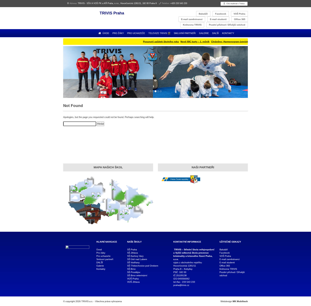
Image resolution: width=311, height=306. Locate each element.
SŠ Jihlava (132, 252)
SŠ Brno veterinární (137, 275)
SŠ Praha (132, 249)
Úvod (105, 33)
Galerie (204, 33)
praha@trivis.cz (181, 285)
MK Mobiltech (240, 301)
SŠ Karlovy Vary (135, 256)
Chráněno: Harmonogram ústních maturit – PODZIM (231, 41)
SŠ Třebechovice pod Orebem (142, 265)
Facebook (220, 13)
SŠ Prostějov (133, 272)
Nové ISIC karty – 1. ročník (186, 41)
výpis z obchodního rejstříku (187, 262)
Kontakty (228, 33)
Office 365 (239, 19)
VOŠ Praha (239, 13)
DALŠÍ (215, 33)
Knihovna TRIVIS (192, 24)
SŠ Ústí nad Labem (137, 259)
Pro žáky (118, 33)
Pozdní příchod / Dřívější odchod (227, 24)
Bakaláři (203, 13)
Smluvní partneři (185, 33)
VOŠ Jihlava (133, 282)
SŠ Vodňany (133, 262)
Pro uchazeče (136, 33)
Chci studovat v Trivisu (235, 4)
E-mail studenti (218, 19)
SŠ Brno (131, 269)
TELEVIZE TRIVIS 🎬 (159, 33)
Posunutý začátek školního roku (152, 41)
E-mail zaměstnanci (191, 19)
